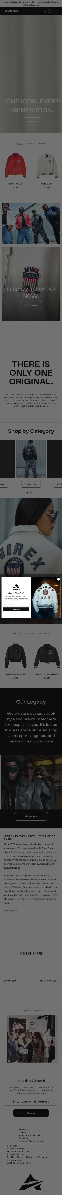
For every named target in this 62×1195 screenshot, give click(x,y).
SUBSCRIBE (16, 609)
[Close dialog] (58, 579)
